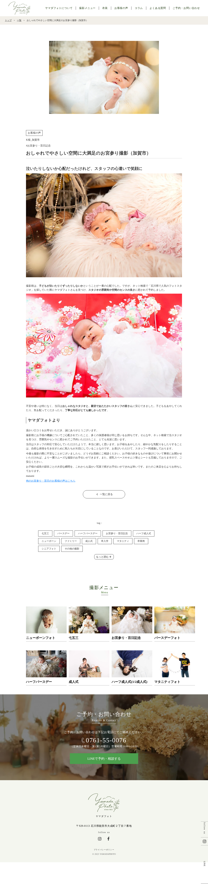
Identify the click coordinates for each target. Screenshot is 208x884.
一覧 (19, 20)
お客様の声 (121, 8)
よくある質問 (158, 8)
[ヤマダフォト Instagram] (99, 838)
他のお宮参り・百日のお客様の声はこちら (50, 480)
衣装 (105, 8)
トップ (8, 20)
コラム (139, 8)
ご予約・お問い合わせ (186, 8)
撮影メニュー (87, 8)
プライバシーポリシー (104, 850)
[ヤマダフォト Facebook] (108, 838)
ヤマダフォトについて (58, 8)
